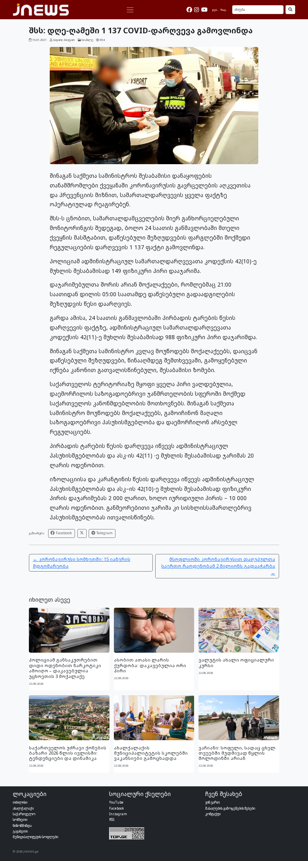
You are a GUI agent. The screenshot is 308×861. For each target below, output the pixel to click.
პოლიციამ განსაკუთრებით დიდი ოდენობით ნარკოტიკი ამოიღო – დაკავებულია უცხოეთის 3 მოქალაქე (65, 668)
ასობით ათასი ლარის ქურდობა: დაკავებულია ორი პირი (150, 665)
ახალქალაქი (23, 808)
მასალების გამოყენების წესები (230, 808)
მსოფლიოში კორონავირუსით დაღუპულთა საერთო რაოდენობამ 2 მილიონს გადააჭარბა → (218, 566)
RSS (111, 819)
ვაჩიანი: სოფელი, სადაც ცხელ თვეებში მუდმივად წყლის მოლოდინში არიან (237, 753)
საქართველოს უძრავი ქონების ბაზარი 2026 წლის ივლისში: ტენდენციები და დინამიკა (67, 753)
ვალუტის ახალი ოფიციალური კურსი (236, 662)
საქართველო (24, 814)
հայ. (224, 10)
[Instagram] (196, 9)
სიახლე (87, 40)
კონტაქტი (213, 814)
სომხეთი (20, 819)
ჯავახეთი (20, 831)
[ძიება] (290, 9)
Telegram (104, 532)
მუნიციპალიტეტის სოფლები (35, 837)
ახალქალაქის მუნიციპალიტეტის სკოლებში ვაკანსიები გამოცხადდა (151, 753)
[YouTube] (204, 9)
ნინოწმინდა (22, 825)
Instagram (118, 814)
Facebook (63, 532)
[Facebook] (189, 9)
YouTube (116, 802)
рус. (215, 10)
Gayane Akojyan (64, 40)
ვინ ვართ (212, 802)
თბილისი (20, 802)
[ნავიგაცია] (130, 9)
